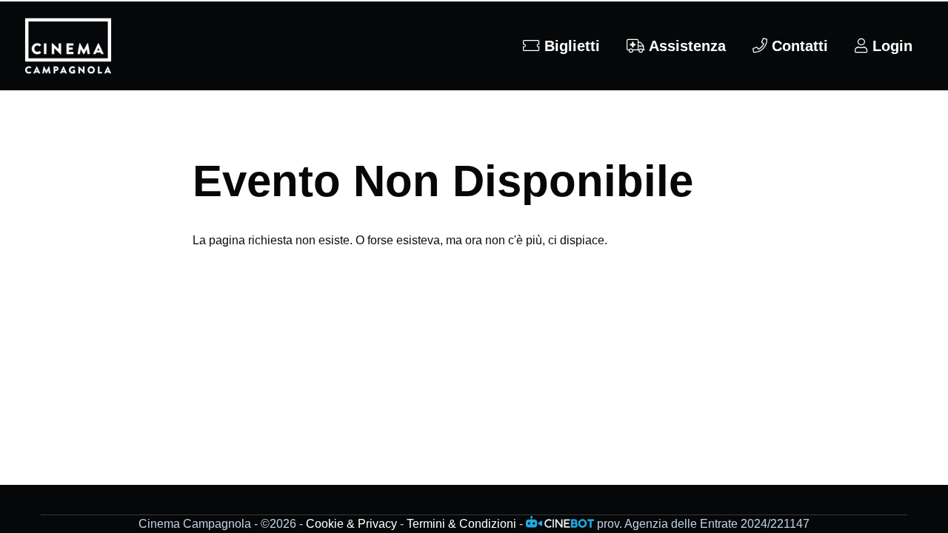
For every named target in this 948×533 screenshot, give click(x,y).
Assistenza (685, 46)
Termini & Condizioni (461, 523)
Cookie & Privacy (351, 523)
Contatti (797, 46)
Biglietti (570, 46)
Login (890, 46)
